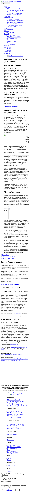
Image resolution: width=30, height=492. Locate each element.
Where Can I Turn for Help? (14, 404)
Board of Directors (12, 38)
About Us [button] (6, 34)
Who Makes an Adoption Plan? (15, 20)
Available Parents (11, 26)
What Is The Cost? (12, 23)
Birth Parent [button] (7, 7)
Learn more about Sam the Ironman (11, 284)
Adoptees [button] (6, 31)
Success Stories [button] (8, 47)
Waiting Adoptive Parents (14, 14)
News (8, 40)
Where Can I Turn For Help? (15, 13)
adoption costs (14, 344)
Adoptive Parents (8, 28)
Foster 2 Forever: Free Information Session (12, 354)
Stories (9, 48)
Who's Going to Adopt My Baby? (16, 10)
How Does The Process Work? (15, 22)
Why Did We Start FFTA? (14, 37)
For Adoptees (10, 32)
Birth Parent (7, 16)
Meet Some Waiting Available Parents (17, 405)
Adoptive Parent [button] (8, 17)
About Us (6, 45)
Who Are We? (11, 35)
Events (9, 42)
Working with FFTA (12, 44)
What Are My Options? (13, 9)
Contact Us (7, 53)
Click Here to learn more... (11, 106)
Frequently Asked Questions (14, 11)
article (12, 316)
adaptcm (9, 490)
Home (5, 6)
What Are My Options (13, 19)
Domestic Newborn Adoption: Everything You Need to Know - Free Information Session (14, 359)
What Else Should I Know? (14, 25)
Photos (9, 50)
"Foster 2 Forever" (17, 313)
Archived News (11, 41)
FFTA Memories (11, 451)
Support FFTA (8, 51)
